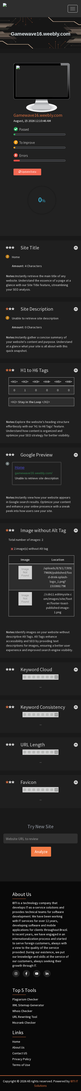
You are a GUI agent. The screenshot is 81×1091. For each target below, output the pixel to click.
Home (16, 1042)
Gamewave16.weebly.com (38, 115)
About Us (18, 1047)
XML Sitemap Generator (28, 1005)
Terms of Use (21, 1065)
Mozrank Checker (24, 1023)
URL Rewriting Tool (24, 1017)
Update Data (28, 171)
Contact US (19, 1053)
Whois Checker (22, 1011)
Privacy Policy (21, 1059)
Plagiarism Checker (25, 999)
